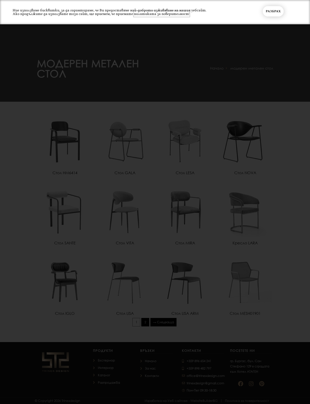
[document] (155, 202)
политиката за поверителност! (162, 14)
